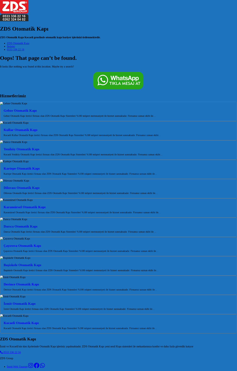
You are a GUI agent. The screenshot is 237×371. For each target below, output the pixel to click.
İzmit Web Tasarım (17, 366)
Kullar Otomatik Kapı (20, 130)
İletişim (11, 46)
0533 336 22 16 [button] (12, 352)
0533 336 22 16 (15, 49)
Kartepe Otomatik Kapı (22, 168)
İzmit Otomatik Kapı (20, 303)
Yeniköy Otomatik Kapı (21, 149)
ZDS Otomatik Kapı (18, 43)
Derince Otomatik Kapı (21, 284)
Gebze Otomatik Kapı (20, 110)
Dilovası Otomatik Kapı (22, 188)
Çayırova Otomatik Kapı (22, 246)
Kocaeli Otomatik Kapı (21, 323)
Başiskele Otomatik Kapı (22, 265)
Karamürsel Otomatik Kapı (25, 207)
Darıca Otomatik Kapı (20, 226)
